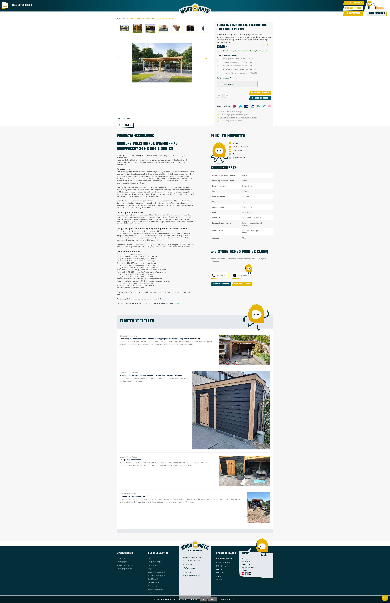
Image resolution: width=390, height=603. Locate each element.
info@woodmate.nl (245, 275)
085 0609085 (221, 275)
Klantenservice (153, 565)
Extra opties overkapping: (227, 55)
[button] (124, 28)
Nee (212, 599)
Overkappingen (122, 562)
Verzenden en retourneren (156, 572)
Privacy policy (152, 586)
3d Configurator (353, 13)
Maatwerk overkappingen (125, 565)
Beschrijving (125, 125)
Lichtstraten (121, 558)
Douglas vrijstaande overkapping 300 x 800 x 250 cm (155, 18)
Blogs (150, 569)
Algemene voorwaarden (156, 589)
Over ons (151, 558)
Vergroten (127, 118)
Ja (203, 599)
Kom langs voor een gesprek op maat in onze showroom (238, 118)
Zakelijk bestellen (153, 579)
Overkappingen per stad (124, 569)
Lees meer (266, 44)
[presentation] (118, 58)
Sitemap (150, 593)
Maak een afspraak (353, 8)
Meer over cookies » (227, 599)
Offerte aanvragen (354, 3)
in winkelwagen (260, 93)
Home (124, 18)
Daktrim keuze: (224, 78)
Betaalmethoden (153, 582)
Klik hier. (169, 299)
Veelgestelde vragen (154, 562)
